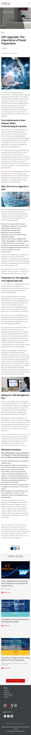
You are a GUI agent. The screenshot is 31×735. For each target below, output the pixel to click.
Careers (6, 697)
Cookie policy (20, 731)
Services (6, 690)
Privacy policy (11, 731)
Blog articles (8, 11)
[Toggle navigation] (28, 3)
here (17, 536)
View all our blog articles (15, 681)
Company (7, 693)
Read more (6, 592)
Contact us (9, 712)
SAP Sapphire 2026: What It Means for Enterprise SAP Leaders (15, 620)
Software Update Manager (14, 173)
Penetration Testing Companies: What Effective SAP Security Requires (15, 659)
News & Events (8, 695)
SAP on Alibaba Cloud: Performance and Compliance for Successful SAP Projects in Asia (14, 583)
